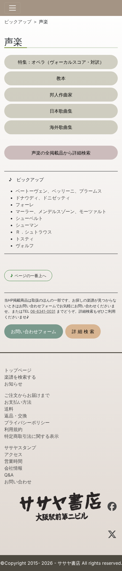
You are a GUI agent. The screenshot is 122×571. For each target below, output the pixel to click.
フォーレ (25, 204)
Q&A (9, 475)
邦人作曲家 (61, 95)
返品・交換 (15, 416)
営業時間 (13, 461)
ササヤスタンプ (20, 447)
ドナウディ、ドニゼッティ (43, 198)
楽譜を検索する (20, 377)
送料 (8, 409)
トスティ (25, 239)
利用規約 (13, 429)
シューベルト (29, 218)
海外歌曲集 (61, 127)
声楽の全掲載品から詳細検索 (61, 153)
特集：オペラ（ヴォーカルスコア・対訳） (61, 62)
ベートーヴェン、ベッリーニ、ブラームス (59, 191)
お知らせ (13, 384)
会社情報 (13, 468)
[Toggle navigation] (12, 8)
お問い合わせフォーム (33, 331)
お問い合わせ (17, 482)
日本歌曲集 (61, 111)
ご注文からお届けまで (27, 395)
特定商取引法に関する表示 (31, 436)
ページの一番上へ (28, 275)
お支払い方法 (17, 402)
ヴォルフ (25, 245)
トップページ (17, 370)
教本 (61, 78)
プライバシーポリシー (27, 422)
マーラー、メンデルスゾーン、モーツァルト (61, 211)
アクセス (13, 454)
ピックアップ (18, 21)
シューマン (27, 225)
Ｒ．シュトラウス (34, 232)
